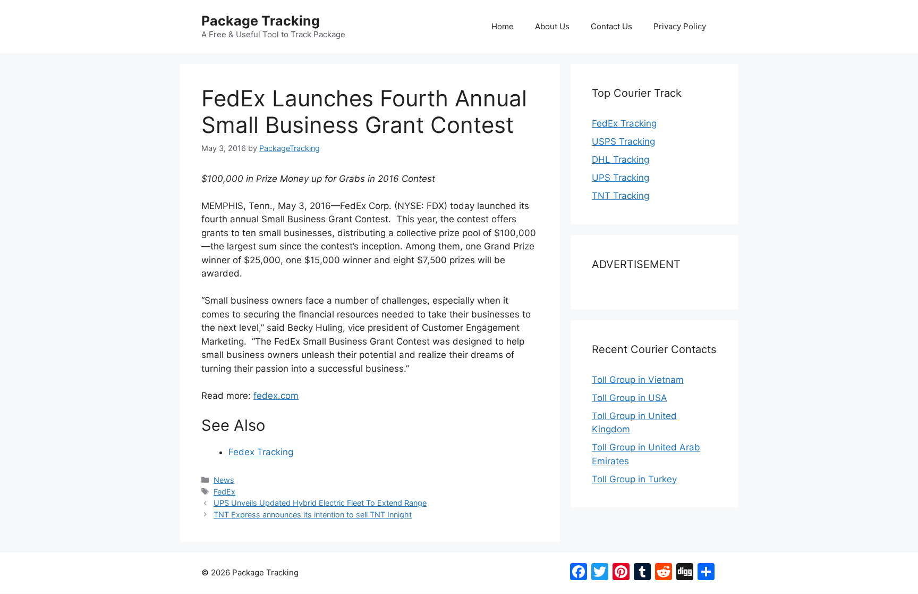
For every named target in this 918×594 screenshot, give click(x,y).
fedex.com (276, 395)
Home (502, 26)
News (224, 479)
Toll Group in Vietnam (638, 379)
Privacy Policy (679, 26)
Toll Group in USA (629, 397)
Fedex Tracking (260, 452)
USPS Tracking (623, 141)
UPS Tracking (620, 177)
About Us (552, 26)
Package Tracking (260, 21)
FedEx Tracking (624, 123)
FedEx (224, 491)
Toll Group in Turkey (634, 479)
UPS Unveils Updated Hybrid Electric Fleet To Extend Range (320, 502)
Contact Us (611, 26)
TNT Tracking (620, 195)
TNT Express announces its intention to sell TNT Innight (313, 514)
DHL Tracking (620, 159)
